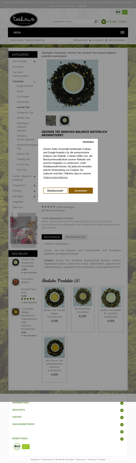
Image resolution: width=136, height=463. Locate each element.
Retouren (81, 459)
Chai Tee (22, 169)
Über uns (18, 207)
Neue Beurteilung (55, 210)
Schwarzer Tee (25, 112)
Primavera (18, 66)
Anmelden (97, 40)
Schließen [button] (88, 142)
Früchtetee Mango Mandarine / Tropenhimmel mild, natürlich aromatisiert (29, 318)
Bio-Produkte (20, 61)
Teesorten (18, 81)
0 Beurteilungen (65, 207)
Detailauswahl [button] (55, 190)
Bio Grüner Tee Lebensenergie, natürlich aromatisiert (54, 365)
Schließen (82, 5)
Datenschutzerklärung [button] (56, 177)
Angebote (18, 201)
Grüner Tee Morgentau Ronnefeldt (27, 263)
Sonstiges (18, 196)
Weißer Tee (23, 117)
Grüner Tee (23, 107)
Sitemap (92, 459)
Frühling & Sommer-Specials (23, 127)
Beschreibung (52, 236)
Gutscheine (47, 459)
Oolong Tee (23, 159)
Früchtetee (23, 96)
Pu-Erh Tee (23, 164)
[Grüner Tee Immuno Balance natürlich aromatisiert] (51, 121)
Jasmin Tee (23, 153)
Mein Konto (17, 40)
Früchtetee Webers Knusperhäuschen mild (29, 285)
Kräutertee (23, 101)
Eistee (20, 91)
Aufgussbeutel (25, 85)
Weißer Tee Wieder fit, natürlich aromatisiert (111, 313)
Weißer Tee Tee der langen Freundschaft (54, 313)
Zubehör (17, 190)
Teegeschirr (19, 185)
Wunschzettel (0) (35, 40)
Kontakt (101, 459)
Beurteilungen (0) (75, 236)
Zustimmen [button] (80, 190)
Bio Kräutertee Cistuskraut (83, 310)
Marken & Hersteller (64, 459)
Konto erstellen (116, 40)
